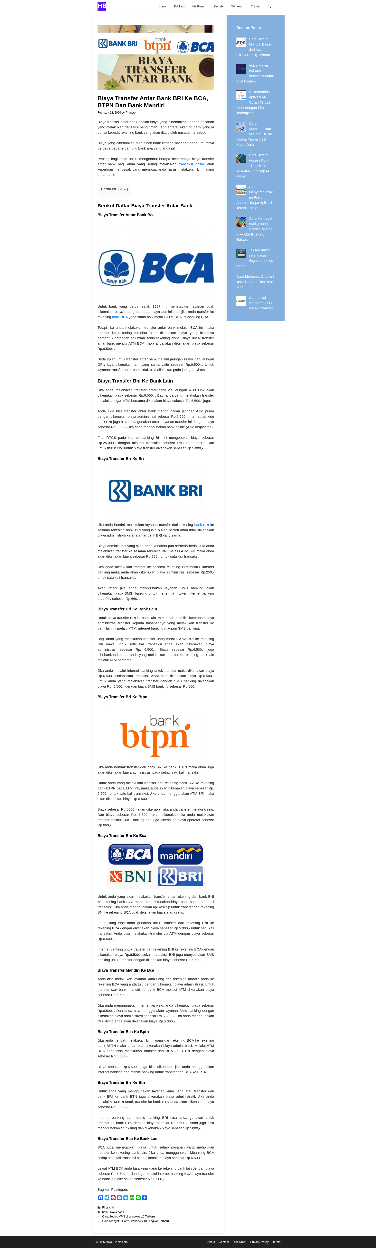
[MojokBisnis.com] (102, 6)
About (211, 1242)
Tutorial (255, 6)
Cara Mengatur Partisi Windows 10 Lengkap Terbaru (135, 1221)
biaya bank (117, 1212)
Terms (277, 1242)
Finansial (108, 1207)
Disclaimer (239, 1242)
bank (105, 1212)
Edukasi (179, 6)
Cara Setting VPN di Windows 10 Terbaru (128, 1216)
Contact (224, 1242)
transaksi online (192, 164)
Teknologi (237, 6)
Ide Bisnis (198, 6)
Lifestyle (218, 6)
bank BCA (120, 317)
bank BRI (201, 525)
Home (162, 6)
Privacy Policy (259, 1242)
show (123, 189)
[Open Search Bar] (269, 6)
